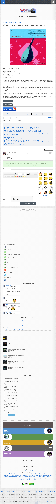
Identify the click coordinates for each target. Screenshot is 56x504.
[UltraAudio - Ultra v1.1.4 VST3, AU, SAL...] (5, 364)
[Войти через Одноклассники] (34, 210)
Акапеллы (9, 252)
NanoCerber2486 (24, 479)
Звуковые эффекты (11, 257)
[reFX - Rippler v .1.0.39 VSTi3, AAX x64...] (5, 370)
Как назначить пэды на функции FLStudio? (12, 329)
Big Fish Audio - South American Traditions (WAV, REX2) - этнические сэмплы (22, 130)
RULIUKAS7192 (7, 475)
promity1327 (37, 478)
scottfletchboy (13, 476)
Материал (27, 153)
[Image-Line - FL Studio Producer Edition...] (5, 345)
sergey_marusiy (41, 476)
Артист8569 (49, 476)
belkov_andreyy (18, 475)
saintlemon (34, 471)
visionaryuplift (22, 471)
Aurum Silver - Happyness (9, 327)
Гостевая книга (40, 491)
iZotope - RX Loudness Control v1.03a (10, 386)
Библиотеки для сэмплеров (13, 254)
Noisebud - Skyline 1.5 (10, 390)
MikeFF (19, 476)
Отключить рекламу (16, 491)
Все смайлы (45, 195)
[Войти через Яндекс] (29, 210)
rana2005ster (40, 473)
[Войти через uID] (21, 210)
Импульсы (9, 264)
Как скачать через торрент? (24, 114)
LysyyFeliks (15, 478)
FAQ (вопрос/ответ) (37, 114)
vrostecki (21, 478)
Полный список (32, 479)
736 (36, 473)
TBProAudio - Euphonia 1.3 (11, 409)
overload (29, 471)
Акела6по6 (30, 475)
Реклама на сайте (33, 493)
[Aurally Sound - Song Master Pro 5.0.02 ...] (5, 351)
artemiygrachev (19, 473)
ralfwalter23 (7, 476)
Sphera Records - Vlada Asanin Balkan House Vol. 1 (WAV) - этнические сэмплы (23, 131)
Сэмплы (19, 22)
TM (14, 473)
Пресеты (9, 259)
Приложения (10, 270)
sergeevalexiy (31, 478)
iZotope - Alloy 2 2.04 (10, 389)
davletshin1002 (11, 153)
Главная (5, 22)
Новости (9, 277)
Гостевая (9, 275)
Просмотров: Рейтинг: (16, 338)
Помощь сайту (22, 493)
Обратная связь (50, 491)
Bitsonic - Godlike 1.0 (10, 411)
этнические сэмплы (21, 118)
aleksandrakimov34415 (27, 476)
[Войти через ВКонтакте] (24, 210)
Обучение (9, 272)
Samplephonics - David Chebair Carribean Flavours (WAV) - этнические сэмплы (23, 139)
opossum (35, 476)
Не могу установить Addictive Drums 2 (11, 322)
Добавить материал (11, 114)
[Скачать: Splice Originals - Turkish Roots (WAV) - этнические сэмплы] (9, 109)
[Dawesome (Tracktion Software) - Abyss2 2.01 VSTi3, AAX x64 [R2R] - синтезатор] (13, 309)
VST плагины (10, 247)
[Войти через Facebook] (27, 210)
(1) (22, 322)
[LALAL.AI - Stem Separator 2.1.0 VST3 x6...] (5, 339)
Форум (8, 280)
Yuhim (47, 478)
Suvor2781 (46, 473)
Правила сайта (46, 114)
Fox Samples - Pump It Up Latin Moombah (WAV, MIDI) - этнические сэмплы (22, 140)
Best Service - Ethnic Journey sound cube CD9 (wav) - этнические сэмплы (21, 127)
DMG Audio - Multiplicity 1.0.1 (12, 398)
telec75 (25, 478)
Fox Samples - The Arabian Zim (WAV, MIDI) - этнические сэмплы (20, 144)
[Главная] (28, 13)
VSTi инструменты (11, 244)
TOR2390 (43, 478)
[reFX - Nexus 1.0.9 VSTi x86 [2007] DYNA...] (5, 357)
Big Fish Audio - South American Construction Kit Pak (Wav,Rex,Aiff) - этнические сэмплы (25, 128)
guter (13, 475)
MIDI (8, 262)
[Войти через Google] (32, 210)
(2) (22, 320)
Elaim (12, 118)
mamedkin (35, 475)
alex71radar (9, 478)
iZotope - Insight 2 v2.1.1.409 (12, 381)
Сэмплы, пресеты (12, 22)
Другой (7, 412)
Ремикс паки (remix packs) (13, 267)
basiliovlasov (42, 475)
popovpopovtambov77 (29, 473)
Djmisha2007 (10, 473)
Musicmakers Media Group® (44, 501)
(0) (22, 327)
